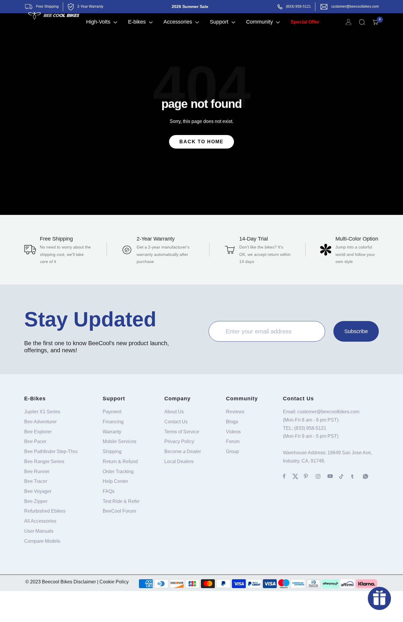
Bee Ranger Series (44, 461)
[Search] (362, 22)
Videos (233, 431)
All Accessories (40, 521)
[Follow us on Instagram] (321, 476)
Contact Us (176, 421)
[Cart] (375, 22)
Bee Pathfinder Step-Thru (51, 451)
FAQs (108, 491)
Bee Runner (37, 471)
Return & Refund (120, 461)
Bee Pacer (35, 441)
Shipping (112, 451)
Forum (233, 441)
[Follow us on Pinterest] (310, 476)
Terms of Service (181, 431)
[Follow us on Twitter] (298, 476)
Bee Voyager (37, 491)
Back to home (201, 141)
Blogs (232, 421)
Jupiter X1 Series (42, 411)
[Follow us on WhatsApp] (369, 476)
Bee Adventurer (40, 421)
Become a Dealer (182, 451)
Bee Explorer (38, 431)
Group (232, 451)
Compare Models (42, 541)
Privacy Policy (179, 441)
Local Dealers (179, 461)
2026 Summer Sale (190, 6)
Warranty (112, 431)
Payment (112, 411)
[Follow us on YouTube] (333, 476)
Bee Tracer (35, 481)
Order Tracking (118, 471)
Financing (113, 421)
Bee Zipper (35, 501)
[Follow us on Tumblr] (357, 476)
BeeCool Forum (119, 511)
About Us (174, 411)
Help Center (115, 481)
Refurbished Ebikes (44, 511)
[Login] (348, 22)
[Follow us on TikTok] (345, 476)
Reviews (235, 411)
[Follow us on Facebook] (287, 476)
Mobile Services (119, 441)
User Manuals (38, 531)
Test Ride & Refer (121, 501)
